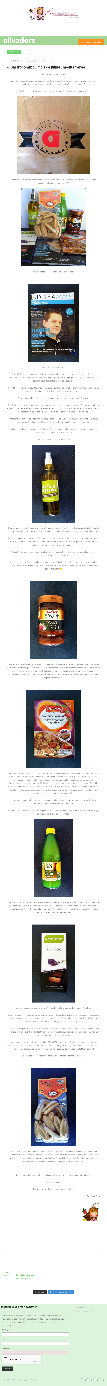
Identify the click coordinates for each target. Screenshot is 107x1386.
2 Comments (48, 61)
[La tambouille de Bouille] (53, 13)
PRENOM (6, 1330)
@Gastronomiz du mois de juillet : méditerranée (46, 67)
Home (83, 42)
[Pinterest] (101, 1380)
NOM (4, 1339)
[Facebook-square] (83, 1380)
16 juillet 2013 (31, 61)
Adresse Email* (8, 1348)
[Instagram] (95, 1380)
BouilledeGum (15, 61)
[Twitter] (89, 1380)
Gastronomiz (14, 52)
